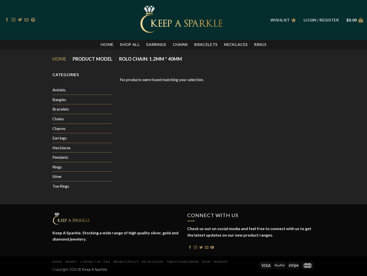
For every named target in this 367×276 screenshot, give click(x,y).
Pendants (60, 157)
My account (153, 262)
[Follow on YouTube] (212, 247)
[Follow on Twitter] (20, 20)
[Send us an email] (26, 20)
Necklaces (236, 44)
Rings (260, 44)
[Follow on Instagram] (13, 20)
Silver (57, 176)
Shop (206, 262)
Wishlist (221, 262)
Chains (180, 44)
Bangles (59, 99)
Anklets (59, 89)
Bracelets (205, 44)
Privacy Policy (126, 262)
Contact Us (90, 262)
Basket (71, 262)
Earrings (156, 44)
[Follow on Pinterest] (33, 20)
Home (107, 44)
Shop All (130, 44)
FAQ (107, 262)
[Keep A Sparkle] (183, 19)
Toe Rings (60, 186)
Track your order (183, 262)
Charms (59, 128)
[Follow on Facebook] (7, 20)
